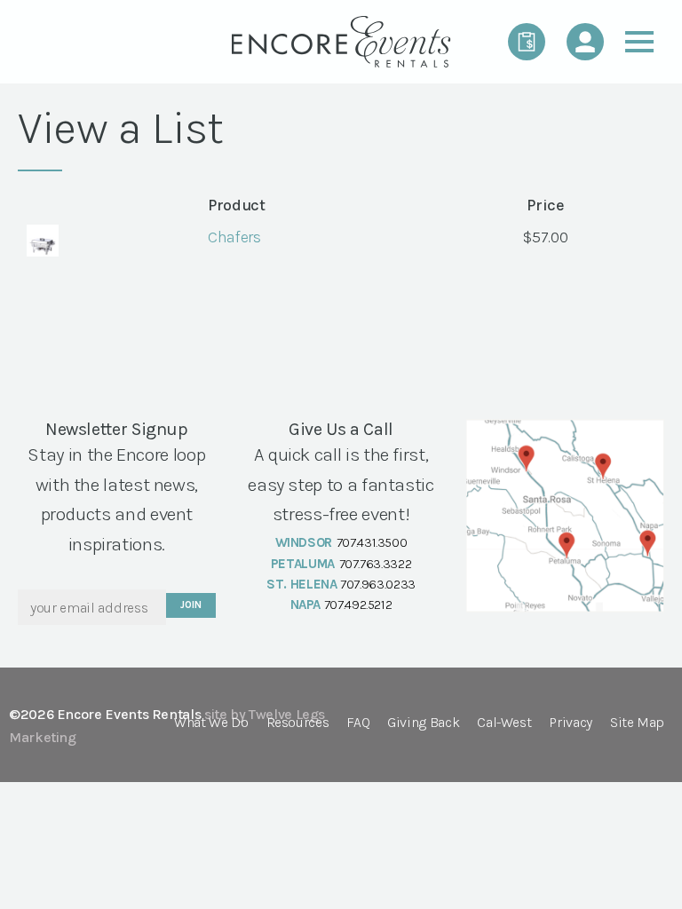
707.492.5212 (358, 605)
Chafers (234, 237)
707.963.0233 (378, 584)
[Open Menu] (639, 42)
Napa (305, 605)
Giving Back (423, 723)
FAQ (357, 723)
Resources (297, 723)
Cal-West (504, 723)
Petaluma (303, 564)
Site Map (637, 723)
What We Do (211, 723)
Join (190, 605)
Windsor (303, 542)
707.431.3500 (372, 542)
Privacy (570, 723)
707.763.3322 (375, 564)
